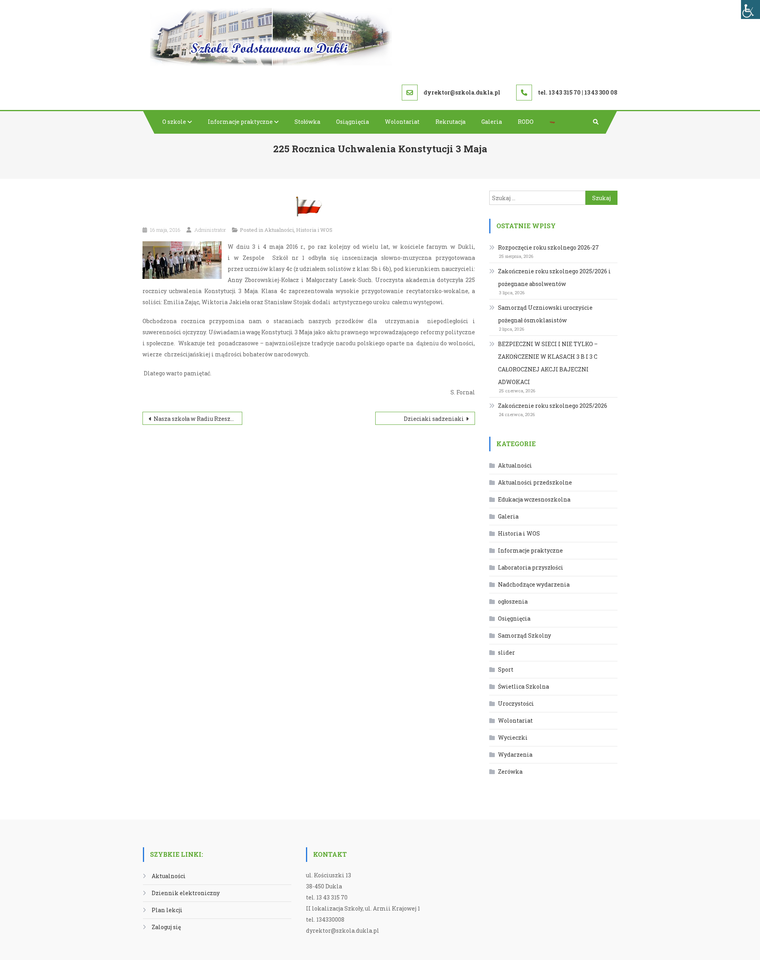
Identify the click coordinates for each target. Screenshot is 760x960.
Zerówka (510, 771)
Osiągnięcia (352, 121)
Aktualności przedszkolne (535, 482)
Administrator (210, 229)
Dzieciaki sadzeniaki (434, 418)
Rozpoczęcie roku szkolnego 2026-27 (548, 247)
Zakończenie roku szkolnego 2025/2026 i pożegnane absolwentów (554, 277)
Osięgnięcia (514, 618)
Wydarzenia (515, 754)
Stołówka (307, 121)
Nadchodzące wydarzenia (534, 584)
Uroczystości (516, 703)
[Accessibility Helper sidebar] (750, 9)
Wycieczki (513, 737)
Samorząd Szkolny (524, 635)
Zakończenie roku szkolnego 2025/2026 (552, 405)
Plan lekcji (167, 910)
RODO (526, 121)
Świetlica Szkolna (523, 686)
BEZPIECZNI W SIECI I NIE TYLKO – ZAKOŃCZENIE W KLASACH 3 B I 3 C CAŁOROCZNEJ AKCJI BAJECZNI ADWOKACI (548, 363)
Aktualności (279, 229)
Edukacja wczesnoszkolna (534, 499)
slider (506, 652)
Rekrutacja (450, 121)
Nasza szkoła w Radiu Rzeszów (196, 418)
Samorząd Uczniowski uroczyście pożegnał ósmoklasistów (545, 314)
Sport (505, 669)
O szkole (174, 121)
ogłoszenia (513, 601)
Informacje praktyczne (240, 121)
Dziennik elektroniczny (186, 893)
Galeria (491, 121)
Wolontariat (402, 121)
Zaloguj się (166, 927)
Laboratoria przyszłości (530, 567)
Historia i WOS (314, 229)
